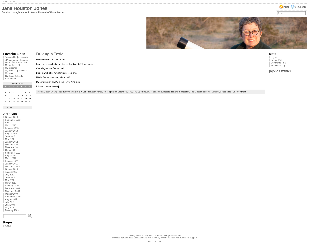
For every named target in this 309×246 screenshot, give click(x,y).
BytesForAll (165, 238)
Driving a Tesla (49, 54)
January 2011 (11, 164)
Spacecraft (184, 92)
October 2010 (11, 169)
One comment (239, 92)
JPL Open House (141, 92)
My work (9, 73)
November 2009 (12, 191)
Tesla (193, 92)
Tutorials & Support (188, 238)
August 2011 (11, 155)
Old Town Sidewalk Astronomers (14, 77)
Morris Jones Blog (13, 65)
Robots (166, 92)
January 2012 (11, 142)
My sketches (11, 68)
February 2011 (11, 161)
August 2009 (11, 199)
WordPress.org (278, 65)
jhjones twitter (280, 71)
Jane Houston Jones (24, 8)
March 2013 (10, 125)
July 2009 (9, 202)
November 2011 (12, 147)
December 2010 (12, 166)
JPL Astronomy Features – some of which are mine (17, 61)
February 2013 (12, 128)
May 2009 (9, 207)
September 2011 (12, 153)
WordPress (128, 238)
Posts (286, 7)
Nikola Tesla (156, 92)
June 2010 (10, 177)
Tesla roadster (203, 92)
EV (80, 92)
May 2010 (9, 180)
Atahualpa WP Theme (147, 238)
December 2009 (12, 188)
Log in (273, 57)
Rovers (174, 92)
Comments (300, 7)
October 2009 (11, 194)
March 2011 (10, 158)
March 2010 (10, 183)
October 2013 (11, 117)
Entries (276, 60)
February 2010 (12, 185)
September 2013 (12, 120)
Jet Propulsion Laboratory (115, 92)
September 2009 (12, 196)
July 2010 (9, 175)
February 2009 (12, 210)
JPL (130, 92)
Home (5, 2)
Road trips (226, 92)
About (13, 2)
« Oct (9, 108)
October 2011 (11, 150)
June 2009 (10, 205)
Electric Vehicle (70, 92)
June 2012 (10, 136)
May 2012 (9, 139)
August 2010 (11, 172)
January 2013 (11, 131)
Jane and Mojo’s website (16, 57)
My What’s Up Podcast (16, 70)
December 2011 (12, 144)
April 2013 (9, 122)
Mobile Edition (154, 242)
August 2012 (11, 133)
